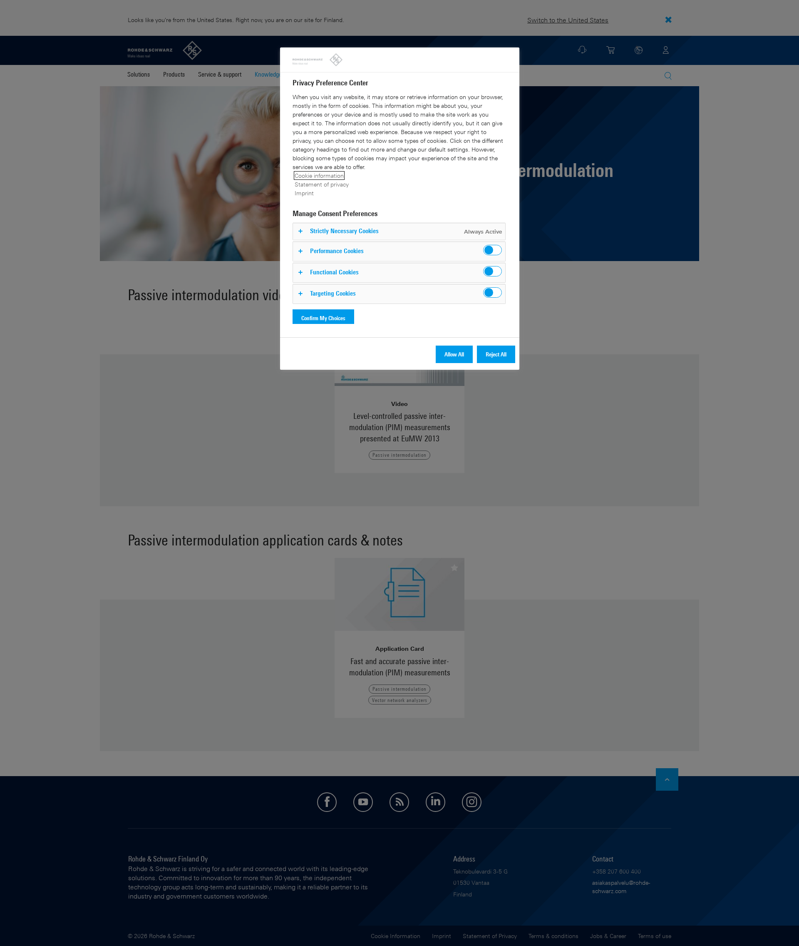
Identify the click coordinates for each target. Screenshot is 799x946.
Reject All (496, 354)
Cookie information (319, 175)
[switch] (492, 250)
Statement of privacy (322, 184)
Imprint (304, 193)
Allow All (454, 354)
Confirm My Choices (323, 317)
